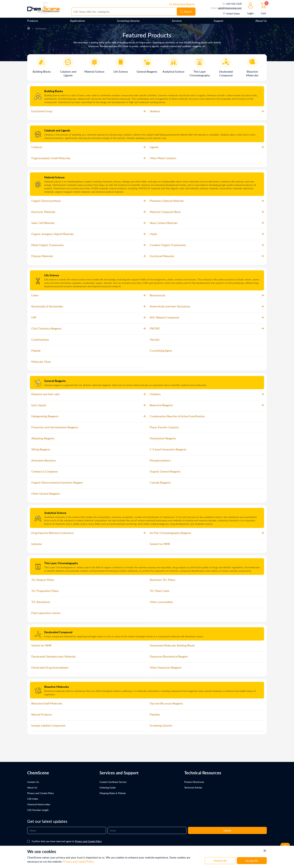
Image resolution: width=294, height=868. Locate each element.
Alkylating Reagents (43, 438)
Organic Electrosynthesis (46, 200)
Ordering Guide (108, 787)
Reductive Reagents (161, 405)
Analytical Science (55, 513)
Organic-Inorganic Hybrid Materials (52, 233)
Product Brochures (194, 781)
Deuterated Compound (58, 632)
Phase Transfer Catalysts (164, 427)
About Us (261, 21)
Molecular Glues (41, 361)
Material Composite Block (165, 211)
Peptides (155, 714)
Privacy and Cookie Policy (40, 793)
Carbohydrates (40, 339)
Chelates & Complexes (44, 471)
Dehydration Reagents (163, 438)
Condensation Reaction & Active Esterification (177, 416)
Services (177, 21)
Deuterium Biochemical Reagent (169, 656)
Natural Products (41, 714)
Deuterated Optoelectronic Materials (53, 656)
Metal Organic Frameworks (47, 245)
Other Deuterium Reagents (166, 667)
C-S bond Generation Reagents (168, 449)
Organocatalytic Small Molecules (51, 158)
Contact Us (33, 781)
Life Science (51, 275)
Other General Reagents (45, 493)
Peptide (35, 350)
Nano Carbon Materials (164, 222)
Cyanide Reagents (160, 482)
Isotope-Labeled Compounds (48, 725)
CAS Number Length (38, 810)
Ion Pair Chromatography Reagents (170, 532)
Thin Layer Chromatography (61, 563)
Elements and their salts (45, 394)
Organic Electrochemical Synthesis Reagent (57, 482)
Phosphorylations (160, 460)
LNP (33, 317)
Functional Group (41, 111)
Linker (35, 295)
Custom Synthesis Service (113, 781)
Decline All (220, 861)
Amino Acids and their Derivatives (170, 306)
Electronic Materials (43, 211)
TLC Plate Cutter (160, 590)
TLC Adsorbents (40, 601)
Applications (77, 21)
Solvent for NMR (160, 543)
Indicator (36, 543)
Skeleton (155, 111)
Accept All (252, 861)
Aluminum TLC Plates (162, 579)
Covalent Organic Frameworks (168, 245)
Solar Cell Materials (43, 222)
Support (218, 21)
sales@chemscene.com (230, 8)
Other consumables (161, 601)
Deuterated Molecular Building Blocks (172, 645)
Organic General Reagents (165, 471)
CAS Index (32, 798)
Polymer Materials (42, 256)
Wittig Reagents (40, 449)
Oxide (153, 233)
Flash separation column (45, 612)
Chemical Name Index (38, 804)
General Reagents (55, 381)
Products (32, 21)
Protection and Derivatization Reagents (54, 427)
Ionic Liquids (38, 405)
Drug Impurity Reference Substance (52, 532)
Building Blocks (53, 91)
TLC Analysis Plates (42, 579)
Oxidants (155, 394)
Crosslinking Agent (161, 350)
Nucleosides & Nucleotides (47, 306)
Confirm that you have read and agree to (67, 841)
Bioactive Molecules (56, 687)
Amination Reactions (43, 460)
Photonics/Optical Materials (167, 200)
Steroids (155, 339)
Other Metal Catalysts (163, 158)
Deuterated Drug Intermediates (50, 667)
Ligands (154, 147)
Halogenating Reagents (45, 416)
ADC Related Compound (164, 317)
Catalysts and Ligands (57, 130)
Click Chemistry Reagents (46, 328)
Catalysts (36, 147)
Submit (227, 830)
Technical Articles (193, 787)
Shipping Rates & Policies (113, 793)
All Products (40, 28)
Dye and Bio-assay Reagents (166, 703)
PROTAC (155, 328)
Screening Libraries (128, 21)
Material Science (54, 177)
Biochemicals (157, 295)
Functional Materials (162, 256)
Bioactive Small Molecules (46, 703)
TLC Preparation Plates (45, 590)
